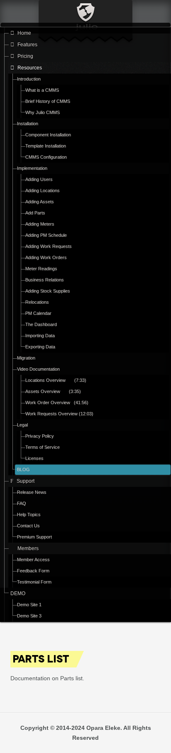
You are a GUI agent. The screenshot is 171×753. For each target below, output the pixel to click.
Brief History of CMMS (47, 101)
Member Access (33, 559)
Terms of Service (42, 447)
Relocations (37, 302)
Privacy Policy (39, 436)
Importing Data (40, 335)
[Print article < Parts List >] (149, 655)
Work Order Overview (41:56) (56, 402)
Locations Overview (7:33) (55, 380)
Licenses (34, 458)
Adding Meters (39, 224)
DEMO (17, 593)
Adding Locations (42, 190)
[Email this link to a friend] (158, 655)
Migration (26, 357)
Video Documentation (38, 369)
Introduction (29, 78)
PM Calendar (38, 313)
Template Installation (45, 145)
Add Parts (35, 212)
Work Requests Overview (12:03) (59, 413)
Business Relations (44, 279)
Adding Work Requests (48, 246)
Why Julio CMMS (42, 112)
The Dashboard (41, 324)
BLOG (23, 469)
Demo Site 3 (29, 615)
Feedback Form (33, 570)
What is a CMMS (42, 90)
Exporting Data (40, 346)
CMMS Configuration (46, 157)
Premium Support (34, 536)
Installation (27, 123)
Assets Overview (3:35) (53, 391)
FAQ (21, 503)
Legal (22, 424)
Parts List (40, 659)
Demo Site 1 (29, 604)
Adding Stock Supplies (47, 290)
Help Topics (29, 514)
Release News (31, 492)
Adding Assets (39, 201)
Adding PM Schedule (46, 235)
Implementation (32, 168)
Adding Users (39, 179)
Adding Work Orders (46, 257)
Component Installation (48, 134)
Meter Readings (41, 268)
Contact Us (28, 525)
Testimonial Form (34, 581)
